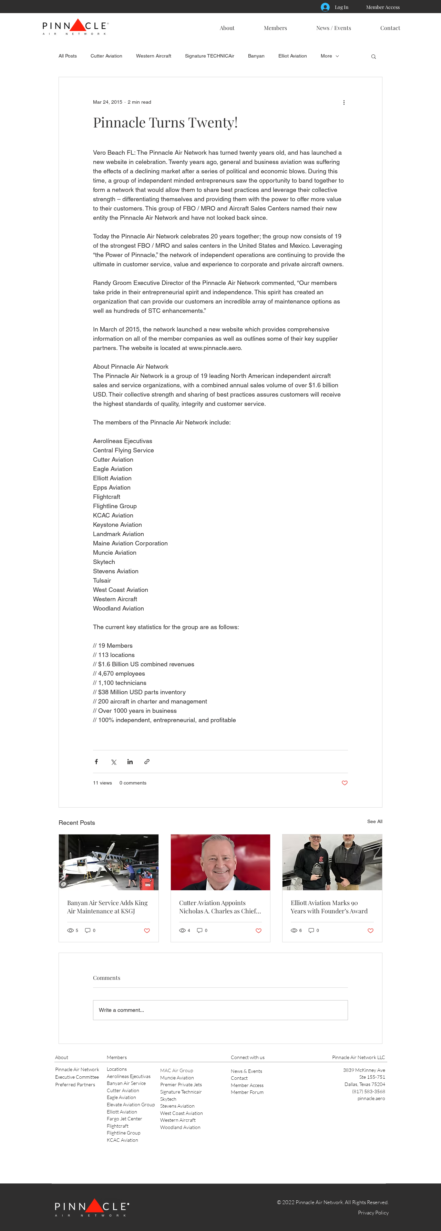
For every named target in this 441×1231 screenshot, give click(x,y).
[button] (227, 25)
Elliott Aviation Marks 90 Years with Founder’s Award (329, 907)
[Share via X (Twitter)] (113, 761)
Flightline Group (123, 1133)
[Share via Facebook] (96, 761)
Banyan (256, 56)
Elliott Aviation (122, 1112)
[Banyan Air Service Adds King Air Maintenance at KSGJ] (108, 862)
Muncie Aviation (177, 1077)
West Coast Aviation (181, 1113)
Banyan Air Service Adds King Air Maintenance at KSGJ (107, 907)
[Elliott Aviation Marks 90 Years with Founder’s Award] (332, 862)
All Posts (68, 56)
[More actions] (344, 102)
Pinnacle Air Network (77, 1069)
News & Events (246, 1071)
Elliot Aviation (292, 56)
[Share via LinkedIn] (130, 761)
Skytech (168, 1099)
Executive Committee (77, 1077)
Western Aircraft (153, 56)
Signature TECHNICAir (209, 56)
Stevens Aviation (177, 1106)
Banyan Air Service (126, 1083)
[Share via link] (147, 761)
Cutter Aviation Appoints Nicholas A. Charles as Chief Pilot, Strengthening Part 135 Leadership (218, 907)
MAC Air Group (176, 1070)
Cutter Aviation (106, 56)
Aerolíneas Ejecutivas (129, 1076)
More (326, 56)
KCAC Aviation (122, 1140)
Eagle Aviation (121, 1097)
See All (374, 821)
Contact (239, 1078)
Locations (117, 1069)
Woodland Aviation (180, 1127)
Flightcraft (118, 1126)
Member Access (247, 1085)
